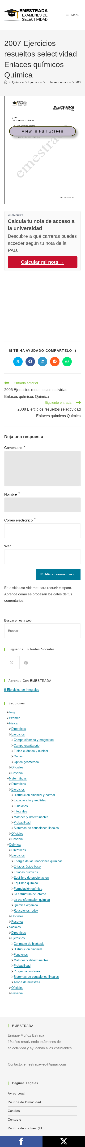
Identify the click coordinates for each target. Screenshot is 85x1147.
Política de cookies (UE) (26, 1128)
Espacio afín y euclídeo (30, 800)
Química (15, 844)
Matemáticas (18, 778)
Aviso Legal (17, 1093)
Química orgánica (26, 905)
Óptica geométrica (26, 762)
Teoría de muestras (27, 982)
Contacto (14, 1119)
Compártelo (21, 1141)
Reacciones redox (26, 910)
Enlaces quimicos (26, 872)
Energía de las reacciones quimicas (38, 861)
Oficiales (17, 767)
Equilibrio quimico (26, 883)
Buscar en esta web (17, 620)
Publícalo (63, 1141)
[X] (11, 662)
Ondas (18, 756)
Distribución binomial (28, 949)
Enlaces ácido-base (27, 866)
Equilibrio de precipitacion (31, 877)
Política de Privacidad (24, 1102)
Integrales (20, 811)
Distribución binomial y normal (34, 795)
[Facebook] (25, 662)
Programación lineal (27, 971)
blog (12, 712)
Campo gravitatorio (26, 745)
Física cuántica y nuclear (31, 751)
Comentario (14, 448)
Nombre (12, 494)
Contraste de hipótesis (29, 943)
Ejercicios (18, 734)
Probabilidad (22, 822)
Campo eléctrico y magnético (34, 740)
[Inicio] (5, 82)
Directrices (18, 729)
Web (7, 546)
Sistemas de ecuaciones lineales (36, 828)
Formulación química (28, 888)
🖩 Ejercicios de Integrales (21, 689)
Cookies (14, 1111)
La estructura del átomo (30, 894)
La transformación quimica (32, 899)
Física (13, 723)
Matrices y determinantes (31, 817)
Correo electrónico (19, 520)
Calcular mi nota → (42, 262)
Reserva (17, 773)
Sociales (15, 927)
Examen (14, 718)
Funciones (21, 806)
